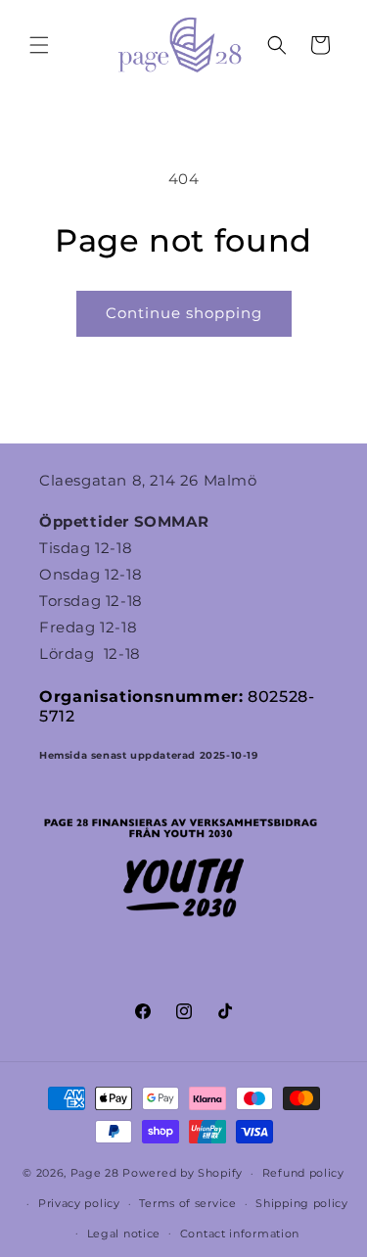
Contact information (239, 1233)
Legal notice (124, 1233)
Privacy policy (79, 1203)
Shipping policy (301, 1203)
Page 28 (96, 1173)
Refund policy (303, 1173)
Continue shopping (184, 312)
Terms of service (187, 1203)
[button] (39, 45)
